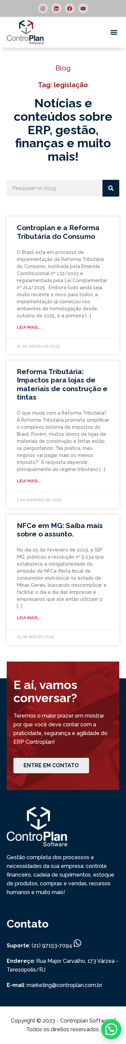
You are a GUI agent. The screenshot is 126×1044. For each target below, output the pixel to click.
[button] (113, 32)
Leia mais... (29, 327)
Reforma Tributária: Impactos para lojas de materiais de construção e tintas (62, 384)
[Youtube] (83, 8)
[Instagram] (43, 8)
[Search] (110, 188)
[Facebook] (70, 8)
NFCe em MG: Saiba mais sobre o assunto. (60, 529)
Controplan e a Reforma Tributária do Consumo (58, 231)
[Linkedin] (56, 8)
